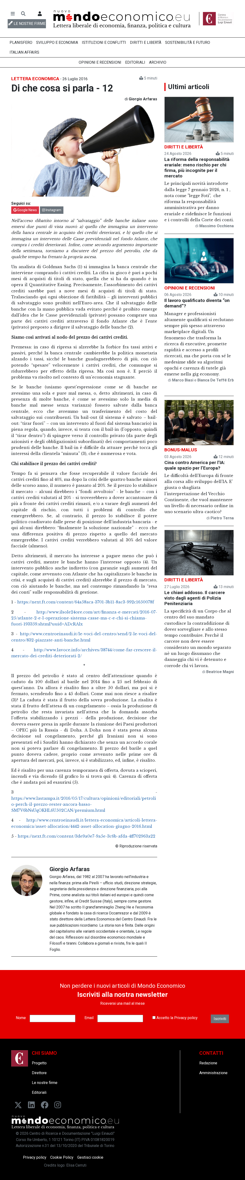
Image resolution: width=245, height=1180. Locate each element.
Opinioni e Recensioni (100, 62)
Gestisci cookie (90, 1157)
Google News (27, 210)
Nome (21, 1017)
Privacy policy (186, 1017)
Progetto (39, 1063)
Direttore (39, 1073)
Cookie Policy (61, 1157)
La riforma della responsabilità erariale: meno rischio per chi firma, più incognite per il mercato (196, 168)
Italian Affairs (24, 52)
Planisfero (21, 42)
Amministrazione (213, 1073)
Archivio (157, 62)
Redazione (208, 1063)
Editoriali (135, 62)
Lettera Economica (35, 78)
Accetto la (177, 1017)
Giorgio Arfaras (70, 869)
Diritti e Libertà (145, 42)
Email (89, 1017)
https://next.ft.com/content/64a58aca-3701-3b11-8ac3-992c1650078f (85, 602)
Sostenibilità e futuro (187, 42)
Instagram (53, 210)
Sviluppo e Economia (57, 42)
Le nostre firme (44, 1082)
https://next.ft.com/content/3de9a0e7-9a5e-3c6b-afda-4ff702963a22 (86, 836)
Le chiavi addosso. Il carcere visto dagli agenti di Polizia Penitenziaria (194, 598)
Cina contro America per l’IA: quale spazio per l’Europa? (194, 465)
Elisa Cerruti (76, 1165)
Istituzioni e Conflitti (104, 42)
